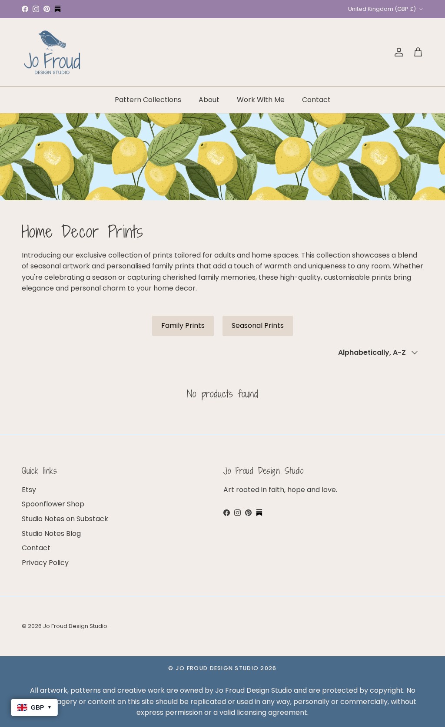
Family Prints (183, 325)
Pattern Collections (148, 100)
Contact (316, 100)
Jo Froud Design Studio (75, 626)
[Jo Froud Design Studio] (52, 52)
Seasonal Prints (258, 325)
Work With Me (261, 100)
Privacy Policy (45, 563)
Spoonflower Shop (53, 504)
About (209, 100)
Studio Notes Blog (51, 534)
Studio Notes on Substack (65, 519)
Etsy (29, 490)
